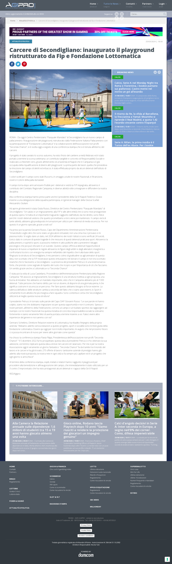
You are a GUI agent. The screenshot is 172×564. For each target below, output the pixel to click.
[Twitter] (121, 18)
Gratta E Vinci (14, 491)
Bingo (12, 479)
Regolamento (14, 482)
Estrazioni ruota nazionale (100, 472)
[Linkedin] (116, 14)
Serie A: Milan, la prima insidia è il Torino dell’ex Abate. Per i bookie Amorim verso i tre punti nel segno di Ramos (136, 147)
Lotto (93, 466)
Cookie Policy (86, 530)
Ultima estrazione (97, 469)
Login (162, 5)
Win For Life (135, 472)
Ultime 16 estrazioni (138, 477)
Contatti (130, 5)
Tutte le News (111, 5)
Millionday (95, 506)
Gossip (52, 482)
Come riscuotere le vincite (60, 490)
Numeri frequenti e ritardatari (142, 480)
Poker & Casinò (16, 501)
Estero (133, 493)
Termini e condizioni (86, 536)
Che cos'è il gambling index (60, 469)
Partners (147, 5)
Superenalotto (138, 466)
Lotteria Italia (14, 494)
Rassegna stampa (58, 504)
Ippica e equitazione (100, 487)
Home (93, 5)
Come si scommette (57, 487)
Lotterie (13, 488)
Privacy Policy (86, 525)
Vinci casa (134, 469)
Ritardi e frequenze (98, 475)
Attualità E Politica (27, 20)
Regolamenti (95, 490)
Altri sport (53, 484)
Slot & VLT (55, 497)
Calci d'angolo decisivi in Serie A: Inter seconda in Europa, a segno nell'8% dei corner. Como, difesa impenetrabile (136, 428)
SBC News (94, 500)
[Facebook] (116, 18)
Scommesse (55, 476)
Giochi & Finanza (58, 466)
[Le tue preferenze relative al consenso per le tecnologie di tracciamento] (167, 559)
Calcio (52, 479)
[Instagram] (121, 14)
